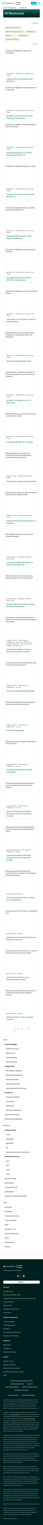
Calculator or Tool (10, 1229)
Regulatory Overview (9, 1352)
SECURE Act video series (13, 32)
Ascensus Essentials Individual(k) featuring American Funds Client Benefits (18, 857)
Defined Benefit (8, 1302)
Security (29, 1384)
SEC (14, 1422)
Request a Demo (8, 1361)
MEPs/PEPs (9, 1143)
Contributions (10, 1101)
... (25, 1029)
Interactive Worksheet (12, 1233)
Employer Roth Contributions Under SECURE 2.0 (19, 80)
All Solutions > (7, 1312)
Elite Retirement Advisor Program (13, 1372)
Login (33, 3)
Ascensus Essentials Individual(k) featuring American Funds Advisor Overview (19, 813)
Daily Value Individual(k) (15, 730)
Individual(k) (30, 32)
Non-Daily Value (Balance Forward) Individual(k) (19, 771)
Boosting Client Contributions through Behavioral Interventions (20, 605)
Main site (21, 1282)
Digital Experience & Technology (16, 1088)
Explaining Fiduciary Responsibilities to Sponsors (21, 522)
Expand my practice (12, 1049)
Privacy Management (17, 1384)
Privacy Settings (13, 1395)
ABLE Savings (9, 1183)
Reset (34, 44)
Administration (9, 1192)
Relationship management (14, 1075)
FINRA (13, 1414)
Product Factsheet (11, 1220)
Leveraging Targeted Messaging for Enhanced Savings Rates (19, 563)
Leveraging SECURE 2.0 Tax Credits (19, 442)
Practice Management (9, 8)
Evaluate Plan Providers (12, 1115)
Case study (8, 1207)
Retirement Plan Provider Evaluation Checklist (19, 1018)
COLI (7, 1161)
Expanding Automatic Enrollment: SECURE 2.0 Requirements (19, 279)
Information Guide (11, 39)
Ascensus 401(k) (8, 1291)
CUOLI (8, 1170)
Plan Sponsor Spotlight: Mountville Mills (21, 481)
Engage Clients (10, 1066)
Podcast (7, 1247)
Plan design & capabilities (14, 1071)
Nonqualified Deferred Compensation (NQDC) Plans (19, 1298)
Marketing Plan (9, 1242)
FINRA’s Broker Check (29, 1418)
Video (6, 1225)
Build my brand (10, 1053)
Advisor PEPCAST (11, 1062)
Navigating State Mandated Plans (18, 361)
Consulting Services (11, 1187)
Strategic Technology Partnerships (16, 1196)
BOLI (7, 1165)
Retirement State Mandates (13, 1119)
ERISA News (7, 1345)
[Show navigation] (39, 3)
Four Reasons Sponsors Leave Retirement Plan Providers (17, 978)
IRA (7, 1148)
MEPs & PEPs (7, 1305)
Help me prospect (11, 1057)
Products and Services (12, 1216)
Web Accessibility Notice (30, 1387)
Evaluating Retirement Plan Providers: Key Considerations (20, 899)
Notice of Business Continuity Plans (21, 1381)
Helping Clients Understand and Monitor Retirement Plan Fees (21, 938)
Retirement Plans (10, 1130)
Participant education (13, 1084)
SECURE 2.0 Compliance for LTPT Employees (18, 401)
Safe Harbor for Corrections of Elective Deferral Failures (21, 320)
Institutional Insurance (12, 1156)
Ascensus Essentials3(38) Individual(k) (20, 691)
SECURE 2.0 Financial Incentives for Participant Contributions (19, 117)
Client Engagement (9, 1325)
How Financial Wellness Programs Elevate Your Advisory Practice (18, 650)
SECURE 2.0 (9, 1093)
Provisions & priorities (13, 1097)
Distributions (10, 1106)
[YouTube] (24, 1276)
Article (9, 36)
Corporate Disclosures (21, 1390)
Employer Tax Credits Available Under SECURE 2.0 (20, 195)
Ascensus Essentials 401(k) (11, 1295)
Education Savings (10, 1178)
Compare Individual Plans (11, 1309)
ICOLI (8, 1174)
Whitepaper (23, 36)
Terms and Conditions (12, 1387)
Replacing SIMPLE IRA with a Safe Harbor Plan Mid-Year (19, 237)
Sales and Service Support (11, 1368)
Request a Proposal (9, 1365)
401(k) (8, 1134)
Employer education (11, 28)
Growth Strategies (11, 1044)
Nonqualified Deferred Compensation (18, 1152)
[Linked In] (18, 1276)
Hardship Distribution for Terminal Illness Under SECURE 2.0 (19, 154)
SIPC (17, 1414)
